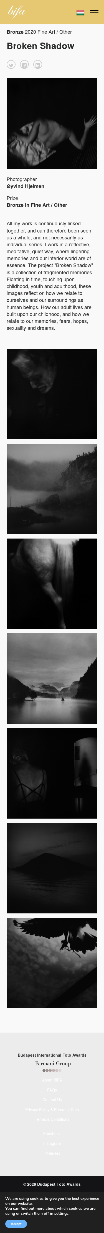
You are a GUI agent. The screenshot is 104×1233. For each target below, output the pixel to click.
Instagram (52, 1143)
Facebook (52, 1133)
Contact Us (52, 1099)
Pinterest (52, 1153)
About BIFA (52, 1080)
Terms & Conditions (52, 1119)
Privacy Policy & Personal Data (52, 1109)
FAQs (52, 1090)
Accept (16, 1224)
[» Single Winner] (17, 12)
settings (61, 1213)
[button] (11, 64)
